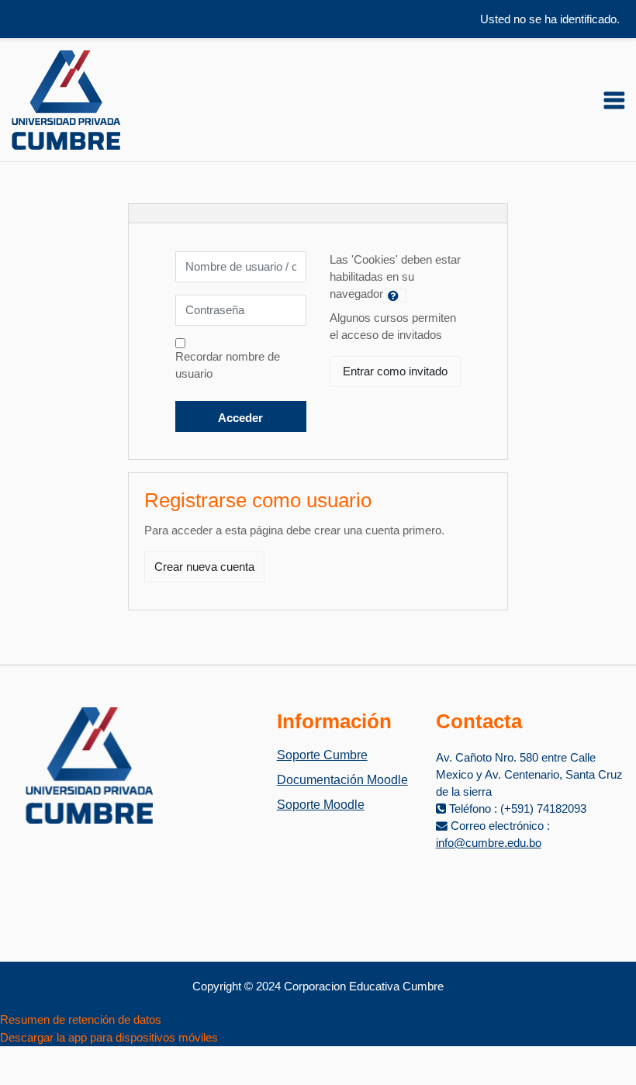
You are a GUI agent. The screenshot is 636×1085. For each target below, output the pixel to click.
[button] (396, 295)
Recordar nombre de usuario (227, 365)
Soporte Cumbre (322, 755)
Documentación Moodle (342, 779)
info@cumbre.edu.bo (488, 843)
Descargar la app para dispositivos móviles (109, 1037)
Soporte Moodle (321, 804)
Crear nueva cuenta (204, 567)
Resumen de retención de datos (80, 1020)
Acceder (240, 418)
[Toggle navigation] (614, 100)
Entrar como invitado (395, 371)
